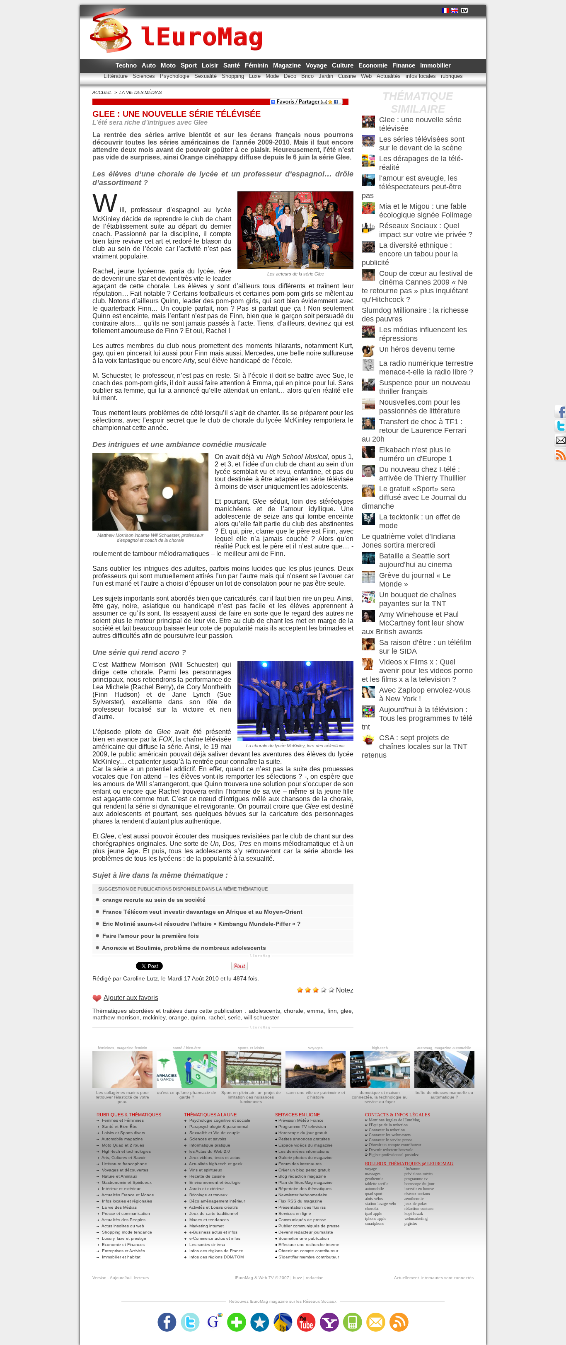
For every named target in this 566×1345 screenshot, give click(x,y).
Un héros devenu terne (417, 349)
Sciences (145, 76)
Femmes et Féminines (122, 1120)
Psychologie (175, 76)
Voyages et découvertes (124, 1170)
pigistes (410, 1223)
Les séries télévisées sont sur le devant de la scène (421, 143)
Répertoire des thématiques (304, 1188)
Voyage (317, 65)
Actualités (389, 76)
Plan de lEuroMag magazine (305, 1182)
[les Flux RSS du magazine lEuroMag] (399, 1315)
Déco (291, 76)
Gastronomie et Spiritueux (126, 1182)
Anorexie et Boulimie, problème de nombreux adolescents (184, 947)
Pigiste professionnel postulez (393, 1154)
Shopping (234, 76)
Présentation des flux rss (301, 1207)
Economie (373, 65)
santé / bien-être (187, 1048)
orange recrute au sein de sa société (154, 899)
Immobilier (435, 65)
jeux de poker (415, 1203)
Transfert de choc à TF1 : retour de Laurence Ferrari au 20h (414, 430)
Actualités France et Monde (127, 1195)
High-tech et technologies (126, 1151)
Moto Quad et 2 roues (122, 1145)
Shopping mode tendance (126, 1232)
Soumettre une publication (303, 1238)
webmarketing (416, 1218)
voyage (371, 1168)
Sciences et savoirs (207, 1139)
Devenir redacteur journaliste (305, 1232)
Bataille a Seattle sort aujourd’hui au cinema (415, 560)
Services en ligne (294, 1213)
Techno (127, 65)
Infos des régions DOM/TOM (216, 1257)
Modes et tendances (208, 1219)
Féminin (257, 65)
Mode (273, 76)
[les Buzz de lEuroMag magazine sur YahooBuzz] (329, 1315)
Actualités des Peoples (123, 1219)
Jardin (327, 76)
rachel (216, 1017)
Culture (343, 65)
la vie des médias (140, 92)
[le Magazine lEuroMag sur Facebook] (167, 1315)
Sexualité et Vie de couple (214, 1132)
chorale (293, 1010)
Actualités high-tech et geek (215, 1163)
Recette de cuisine (206, 1176)
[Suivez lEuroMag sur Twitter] (190, 1315)
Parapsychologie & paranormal (218, 1126)
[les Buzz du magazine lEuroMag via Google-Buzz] (213, 1315)
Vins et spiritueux (205, 1170)
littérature (412, 1168)
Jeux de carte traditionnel (213, 1213)
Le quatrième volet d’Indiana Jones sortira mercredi (408, 540)
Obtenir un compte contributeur (307, 1250)
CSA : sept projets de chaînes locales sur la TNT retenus (414, 746)
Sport (189, 65)
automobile (374, 1188)
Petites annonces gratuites (303, 1139)
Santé (232, 65)
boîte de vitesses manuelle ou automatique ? (444, 1094)
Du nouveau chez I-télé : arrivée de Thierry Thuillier (422, 473)
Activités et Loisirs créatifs (213, 1207)
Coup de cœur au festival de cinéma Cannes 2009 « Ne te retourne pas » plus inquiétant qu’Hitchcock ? (417, 286)
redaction (315, 1277)
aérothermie (413, 1198)
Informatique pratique (209, 1145)
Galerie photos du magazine (305, 1157)
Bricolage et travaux (207, 1195)
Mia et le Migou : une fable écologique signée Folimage (425, 210)
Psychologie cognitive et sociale (219, 1120)
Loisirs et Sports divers (123, 1132)
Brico (308, 76)
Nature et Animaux (119, 1176)
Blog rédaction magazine (301, 1176)
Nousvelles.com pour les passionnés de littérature (419, 406)
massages (372, 1173)
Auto (149, 65)
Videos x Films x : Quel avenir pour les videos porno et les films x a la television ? (417, 670)
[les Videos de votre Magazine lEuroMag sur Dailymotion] (283, 1315)
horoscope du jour (419, 1183)
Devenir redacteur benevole (391, 1149)
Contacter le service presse (390, 1139)
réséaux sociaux (417, 1193)
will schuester (261, 1017)
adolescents (264, 1010)
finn (332, 1010)
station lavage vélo (380, 1203)
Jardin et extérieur (206, 1188)
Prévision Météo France (300, 1120)
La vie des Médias (119, 1207)
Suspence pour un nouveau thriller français (424, 387)
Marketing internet (206, 1226)
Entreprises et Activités (123, 1250)
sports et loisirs (251, 1048)
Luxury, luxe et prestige (123, 1238)
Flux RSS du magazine (299, 1201)
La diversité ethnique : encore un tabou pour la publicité (410, 254)
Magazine (287, 65)
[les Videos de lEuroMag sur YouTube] (306, 1315)
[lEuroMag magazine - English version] (454, 10)
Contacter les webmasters (390, 1135)
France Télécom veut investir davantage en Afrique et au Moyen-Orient (202, 911)
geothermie (374, 1178)
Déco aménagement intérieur (216, 1201)
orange (178, 1017)
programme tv (416, 1178)
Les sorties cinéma (206, 1244)
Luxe (255, 76)
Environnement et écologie (214, 1182)
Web (367, 76)
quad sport (373, 1193)
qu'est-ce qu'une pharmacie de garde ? (186, 1094)
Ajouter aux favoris (131, 997)
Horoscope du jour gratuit (302, 1132)
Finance (404, 65)
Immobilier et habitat (120, 1257)
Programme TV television (301, 1126)
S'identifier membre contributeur (308, 1257)
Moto (169, 65)
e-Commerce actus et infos (214, 1238)
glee (346, 1010)
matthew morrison (116, 1017)
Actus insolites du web (122, 1226)
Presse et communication (125, 1213)
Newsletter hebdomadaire (302, 1195)
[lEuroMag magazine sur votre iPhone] (352, 1315)
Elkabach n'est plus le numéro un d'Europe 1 (415, 454)
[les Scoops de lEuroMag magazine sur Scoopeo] (259, 1315)
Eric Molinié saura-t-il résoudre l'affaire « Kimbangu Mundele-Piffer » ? (201, 923)
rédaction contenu (418, 1208)
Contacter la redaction (387, 1130)
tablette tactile (376, 1183)
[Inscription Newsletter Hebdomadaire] (560, 450)
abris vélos (374, 1198)
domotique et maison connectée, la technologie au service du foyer (380, 1097)
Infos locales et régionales (126, 1201)
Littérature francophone (124, 1163)
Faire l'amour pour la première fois (150, 935)
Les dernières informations (303, 1151)
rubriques (452, 76)
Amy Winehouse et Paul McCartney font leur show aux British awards (413, 623)
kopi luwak (413, 1213)
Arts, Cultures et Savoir (123, 1157)
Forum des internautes (299, 1163)
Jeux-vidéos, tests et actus (214, 1157)
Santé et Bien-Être (119, 1126)
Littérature (116, 76)
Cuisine (348, 76)
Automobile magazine (122, 1139)
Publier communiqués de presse (308, 1226)
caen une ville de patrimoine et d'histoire (315, 1094)
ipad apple (373, 1213)
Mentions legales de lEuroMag (394, 1120)
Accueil (102, 92)
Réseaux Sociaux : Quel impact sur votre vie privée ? (425, 230)
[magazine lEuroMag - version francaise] (445, 10)
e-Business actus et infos (212, 1232)
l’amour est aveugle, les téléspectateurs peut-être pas (412, 187)
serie (234, 1017)
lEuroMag (244, 1277)
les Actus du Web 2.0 (209, 1151)
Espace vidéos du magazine (305, 1145)
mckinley (154, 1017)
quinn (198, 1017)
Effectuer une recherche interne (308, 1244)
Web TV (266, 1277)
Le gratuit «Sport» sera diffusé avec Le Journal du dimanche (414, 497)
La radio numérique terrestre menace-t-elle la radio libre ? (426, 367)
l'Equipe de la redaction (388, 1125)
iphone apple (375, 1218)
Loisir (211, 65)
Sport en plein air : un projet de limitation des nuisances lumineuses (251, 1097)
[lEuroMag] (178, 22)
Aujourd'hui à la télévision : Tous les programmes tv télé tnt (417, 718)
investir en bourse (419, 1188)
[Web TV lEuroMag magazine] (464, 10)
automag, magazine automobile (444, 1048)
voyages (315, 1048)
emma (315, 1010)
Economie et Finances (123, 1244)
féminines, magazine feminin (122, 1048)
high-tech (380, 1048)
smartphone (374, 1223)
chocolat (372, 1208)
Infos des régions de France (215, 1250)
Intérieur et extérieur (120, 1188)
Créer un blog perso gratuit (303, 1170)
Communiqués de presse (301, 1219)
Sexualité (206, 76)
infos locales (422, 76)
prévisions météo (418, 1173)
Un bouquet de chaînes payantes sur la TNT (417, 599)
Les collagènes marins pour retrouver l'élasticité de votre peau (122, 1097)
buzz (297, 1277)
